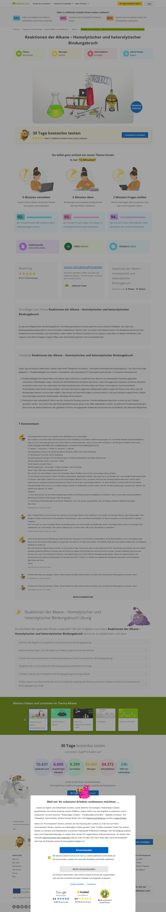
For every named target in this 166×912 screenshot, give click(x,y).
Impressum (91, 884)
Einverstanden (84, 850)
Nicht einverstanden (84, 869)
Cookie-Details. (120, 818)
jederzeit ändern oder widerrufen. (56, 838)
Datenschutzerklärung (95, 818)
